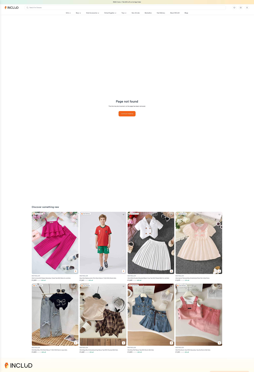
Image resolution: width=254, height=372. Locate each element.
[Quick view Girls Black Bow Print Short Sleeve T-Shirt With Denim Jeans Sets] (75, 343)
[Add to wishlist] (75, 214)
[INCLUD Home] (11, 7)
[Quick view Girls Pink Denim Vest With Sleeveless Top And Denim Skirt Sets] (219, 343)
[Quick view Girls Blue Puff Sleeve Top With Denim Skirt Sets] (171, 343)
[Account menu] (247, 7)
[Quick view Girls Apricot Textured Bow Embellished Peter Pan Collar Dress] (219, 271)
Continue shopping (127, 114)
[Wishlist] (234, 7)
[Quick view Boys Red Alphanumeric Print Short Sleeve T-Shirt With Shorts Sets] (123, 271)
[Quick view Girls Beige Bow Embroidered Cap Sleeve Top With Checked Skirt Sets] (123, 343)
